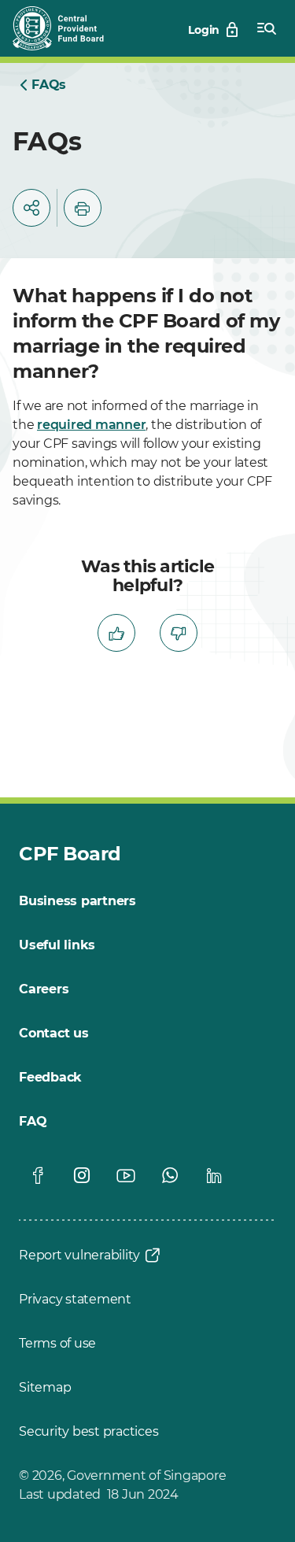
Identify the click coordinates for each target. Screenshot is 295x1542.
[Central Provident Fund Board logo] (68, 28)
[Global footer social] (38, 1175)
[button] (31, 208)
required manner (91, 424)
